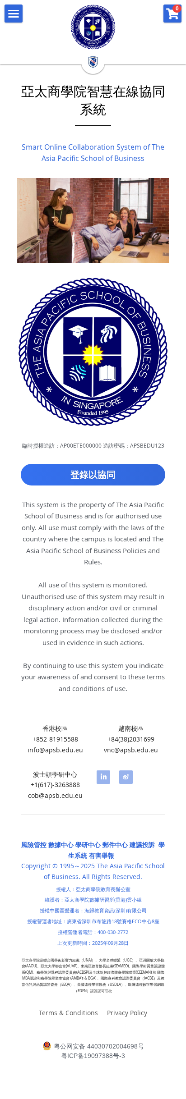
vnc (109, 750)
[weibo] (126, 777)
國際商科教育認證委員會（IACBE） (129, 978)
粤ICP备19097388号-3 (93, 1056)
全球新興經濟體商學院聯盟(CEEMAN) (122, 972)
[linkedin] (103, 777)
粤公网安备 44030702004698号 (99, 1046)
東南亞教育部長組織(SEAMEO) (105, 966)
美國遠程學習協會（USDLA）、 (102, 984)
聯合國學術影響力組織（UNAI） (69, 960)
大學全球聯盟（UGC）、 (119, 960)
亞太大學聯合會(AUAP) (59, 966)
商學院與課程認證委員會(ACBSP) (63, 972)
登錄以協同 (93, 474)
